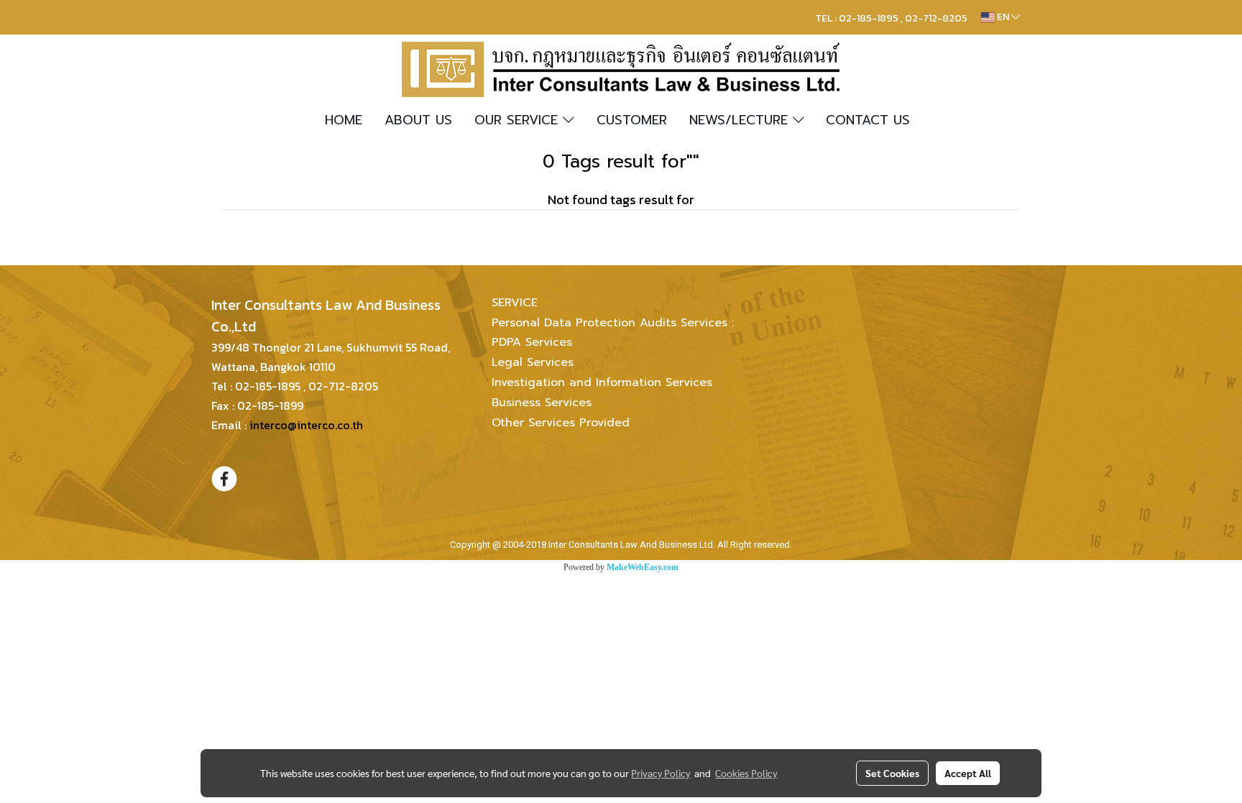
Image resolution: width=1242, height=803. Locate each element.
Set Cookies (892, 772)
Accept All (967, 772)
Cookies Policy (746, 772)
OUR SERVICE (518, 120)
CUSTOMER (632, 120)
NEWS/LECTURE (741, 120)
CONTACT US (868, 120)
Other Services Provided (561, 422)
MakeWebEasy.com (642, 567)
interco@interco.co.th (306, 424)
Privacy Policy (660, 772)
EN (1003, 16)
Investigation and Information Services (602, 382)
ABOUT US (418, 120)
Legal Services (533, 362)
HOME (343, 120)
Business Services (542, 402)
